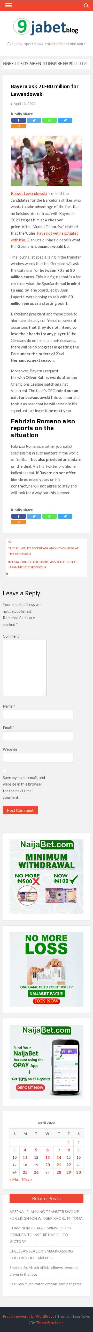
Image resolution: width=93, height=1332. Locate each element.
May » (27, 1179)
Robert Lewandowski (29, 193)
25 (25, 1172)
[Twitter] (34, 120)
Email (9, 727)
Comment (11, 636)
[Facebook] (18, 120)
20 (47, 1164)
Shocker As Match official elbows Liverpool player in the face (44, 1270)
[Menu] (8, 5)
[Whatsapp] (49, 120)
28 (59, 1172)
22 (68, 1164)
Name (9, 706)
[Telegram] (65, 120)
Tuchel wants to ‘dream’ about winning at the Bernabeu (43, 550)
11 (25, 1157)
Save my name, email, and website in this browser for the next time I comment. (24, 787)
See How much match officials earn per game (45, 1284)
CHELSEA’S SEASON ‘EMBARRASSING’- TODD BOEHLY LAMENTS (42, 1254)
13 (47, 1157)
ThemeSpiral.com (50, 1322)
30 (78, 1172)
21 (59, 1164)
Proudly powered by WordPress (28, 1316)
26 (36, 1172)
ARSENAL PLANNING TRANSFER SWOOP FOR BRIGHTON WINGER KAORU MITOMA (46, 1215)
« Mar (14, 1179)
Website (10, 749)
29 (68, 1172)
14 (59, 1157)
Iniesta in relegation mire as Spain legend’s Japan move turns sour (42, 564)
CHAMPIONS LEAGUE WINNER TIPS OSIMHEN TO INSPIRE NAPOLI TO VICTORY (40, 1235)
